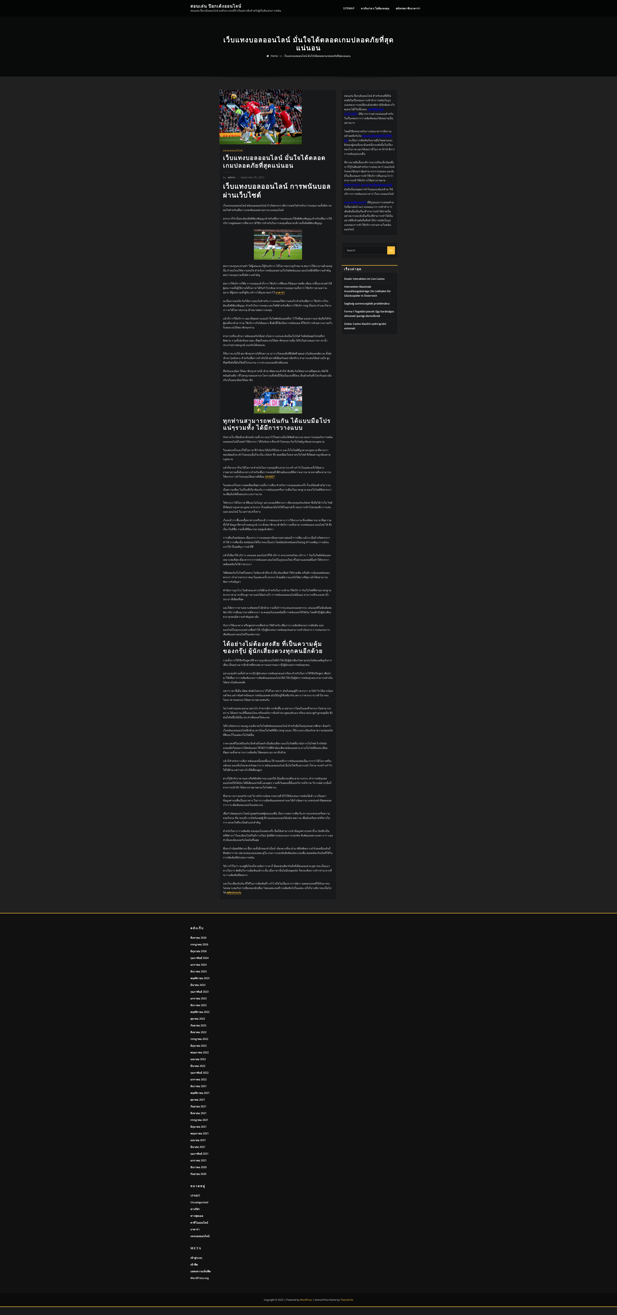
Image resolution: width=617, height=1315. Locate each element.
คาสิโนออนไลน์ (199, 1222)
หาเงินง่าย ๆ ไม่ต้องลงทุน (375, 8)
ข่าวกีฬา (195, 1209)
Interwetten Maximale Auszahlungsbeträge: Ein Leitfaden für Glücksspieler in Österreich (367, 291)
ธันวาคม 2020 (198, 1167)
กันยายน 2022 (198, 1025)
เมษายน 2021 (198, 1140)
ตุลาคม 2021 (197, 1099)
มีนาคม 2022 (197, 1066)
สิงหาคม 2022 (198, 1032)
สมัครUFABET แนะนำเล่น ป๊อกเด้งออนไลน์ (368, 185)
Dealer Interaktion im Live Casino (364, 279)
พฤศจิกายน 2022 (200, 1012)
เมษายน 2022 (198, 1059)
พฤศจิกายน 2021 (200, 1093)
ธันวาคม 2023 (198, 971)
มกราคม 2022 (198, 1079)
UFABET (195, 1195)
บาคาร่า (195, 1229)
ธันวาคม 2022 (198, 1005)
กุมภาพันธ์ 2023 (199, 991)
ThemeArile (346, 1299)
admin (229, 177)
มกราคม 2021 (198, 1160)
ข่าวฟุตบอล (196, 1216)
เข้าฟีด (194, 1264)
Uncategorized (199, 1202)
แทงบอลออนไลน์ (233, 150)
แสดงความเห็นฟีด (200, 1271)
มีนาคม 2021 (197, 1147)
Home (274, 56)
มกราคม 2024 (198, 964)
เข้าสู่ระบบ (196, 1258)
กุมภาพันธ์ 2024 (199, 958)
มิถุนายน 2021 (198, 1126)
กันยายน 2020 (198, 1174)
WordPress (306, 1299)
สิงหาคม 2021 (198, 1113)
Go (391, 250)
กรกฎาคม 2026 (199, 944)
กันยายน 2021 (198, 1106)
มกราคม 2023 (198, 998)
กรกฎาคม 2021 (199, 1120)
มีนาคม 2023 (197, 985)
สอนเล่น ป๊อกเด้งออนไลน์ (215, 6)
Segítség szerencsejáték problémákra (367, 303)
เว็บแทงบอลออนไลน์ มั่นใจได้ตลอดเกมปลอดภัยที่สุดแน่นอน (317, 56)
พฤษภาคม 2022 (199, 1052)
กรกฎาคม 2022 (199, 1039)
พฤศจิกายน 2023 (200, 978)
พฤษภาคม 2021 (199, 1133)
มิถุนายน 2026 (198, 951)
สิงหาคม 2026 (198, 937)
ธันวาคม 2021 (198, 1086)
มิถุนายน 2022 (198, 1045)
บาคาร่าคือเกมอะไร (355, 202)
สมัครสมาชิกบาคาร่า (408, 8)
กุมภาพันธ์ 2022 (199, 1072)
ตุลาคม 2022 (197, 1018)
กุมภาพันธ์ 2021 (199, 1153)
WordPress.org (199, 1278)
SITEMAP (348, 8)
